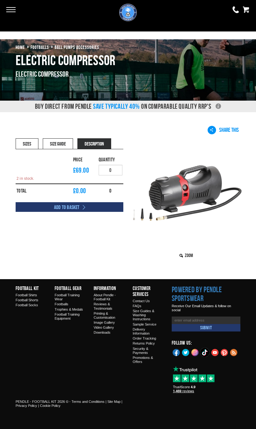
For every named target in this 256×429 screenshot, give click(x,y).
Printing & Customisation (104, 315)
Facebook (176, 352)
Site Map (114, 401)
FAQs (137, 306)
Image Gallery (104, 322)
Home (20, 47)
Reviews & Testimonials (103, 306)
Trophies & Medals (69, 309)
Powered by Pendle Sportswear (197, 293)
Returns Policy (144, 343)
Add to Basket (67, 207)
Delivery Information (141, 331)
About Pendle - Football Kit (105, 297)
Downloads (102, 332)
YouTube (215, 352)
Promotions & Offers (143, 360)
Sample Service (144, 324)
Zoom (189, 255)
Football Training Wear (67, 297)
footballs (40, 47)
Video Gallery (104, 327)
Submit (206, 327)
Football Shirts (26, 295)
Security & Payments (140, 351)
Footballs (61, 304)
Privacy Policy (26, 406)
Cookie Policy (50, 406)
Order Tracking (144, 338)
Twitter (185, 352)
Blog (234, 352)
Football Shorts (27, 300)
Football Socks (27, 305)
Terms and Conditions (88, 401)
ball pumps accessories (77, 47)
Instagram (195, 352)
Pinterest (224, 352)
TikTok (205, 352)
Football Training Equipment (67, 316)
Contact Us (141, 301)
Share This (229, 130)
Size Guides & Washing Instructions (143, 315)
